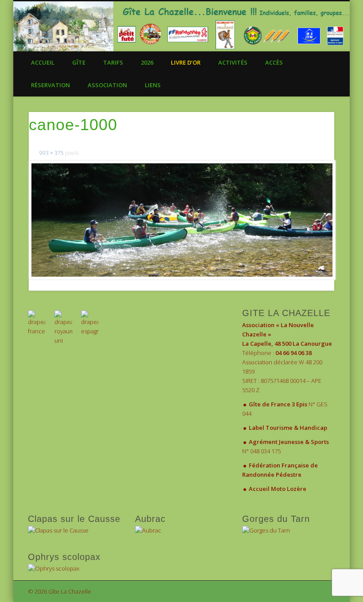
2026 (147, 62)
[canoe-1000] (182, 220)
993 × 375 (51, 153)
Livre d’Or (186, 62)
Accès (274, 62)
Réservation (50, 85)
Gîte (78, 62)
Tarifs (113, 62)
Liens (153, 85)
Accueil (42, 62)
